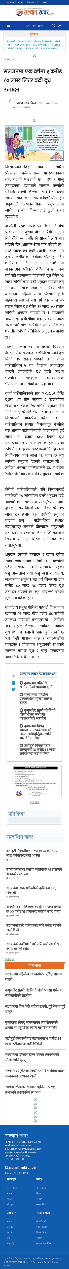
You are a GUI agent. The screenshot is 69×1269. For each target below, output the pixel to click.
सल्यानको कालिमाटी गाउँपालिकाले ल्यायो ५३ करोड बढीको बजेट (33, 946)
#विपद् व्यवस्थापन (22, 45)
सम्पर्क (44, 2)
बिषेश (38, 1193)
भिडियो (10, 1199)
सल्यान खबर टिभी (43, 1243)
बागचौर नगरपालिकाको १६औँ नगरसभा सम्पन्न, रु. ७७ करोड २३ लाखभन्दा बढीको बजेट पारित (33, 909)
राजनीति (10, 1227)
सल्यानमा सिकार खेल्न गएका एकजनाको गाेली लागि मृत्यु (32, 1057)
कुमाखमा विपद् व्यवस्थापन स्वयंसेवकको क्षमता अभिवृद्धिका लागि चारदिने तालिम (35, 732)
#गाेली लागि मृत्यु (15, 48)
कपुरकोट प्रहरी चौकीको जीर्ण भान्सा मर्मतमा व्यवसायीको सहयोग (37, 714)
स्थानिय (39, 1238)
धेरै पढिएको (41, 1221)
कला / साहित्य (13, 1188)
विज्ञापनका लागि (32, 2)
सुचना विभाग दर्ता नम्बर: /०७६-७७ (47, 1259)
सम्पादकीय (40, 1204)
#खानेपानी (11, 41)
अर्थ (8, 1238)
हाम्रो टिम (20, 2)
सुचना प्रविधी (41, 1188)
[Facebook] (7, 1159)
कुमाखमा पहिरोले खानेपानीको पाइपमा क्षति (36, 685)
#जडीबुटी (56, 45)
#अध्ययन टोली (31, 48)
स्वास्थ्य (39, 1199)
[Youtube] (17, 1159)
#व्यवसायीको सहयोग (43, 41)
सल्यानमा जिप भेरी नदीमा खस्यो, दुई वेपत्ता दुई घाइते (35, 1009)
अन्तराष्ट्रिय (11, 1243)
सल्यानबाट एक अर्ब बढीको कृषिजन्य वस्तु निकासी (30, 890)
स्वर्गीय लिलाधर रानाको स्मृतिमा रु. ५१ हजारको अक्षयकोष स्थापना (34, 872)
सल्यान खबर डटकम (34, 25)
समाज (9, 1221)
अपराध (10, 1193)
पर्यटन (9, 1232)
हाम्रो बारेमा (10, 2)
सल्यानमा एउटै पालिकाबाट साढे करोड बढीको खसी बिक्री (33, 928)
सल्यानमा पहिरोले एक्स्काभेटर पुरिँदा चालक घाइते (36, 699)
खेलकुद (10, 1204)
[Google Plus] (23, 1159)
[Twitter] (12, 1159)
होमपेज (6, 60)
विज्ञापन (18, 1259)
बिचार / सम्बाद (42, 1232)
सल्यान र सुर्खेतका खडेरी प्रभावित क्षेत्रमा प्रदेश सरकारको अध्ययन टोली (34, 1073)
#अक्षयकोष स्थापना (41, 45)
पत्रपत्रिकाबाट (41, 1227)
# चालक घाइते (25, 41)
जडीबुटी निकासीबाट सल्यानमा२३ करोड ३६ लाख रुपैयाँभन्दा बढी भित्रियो (38, 750)
